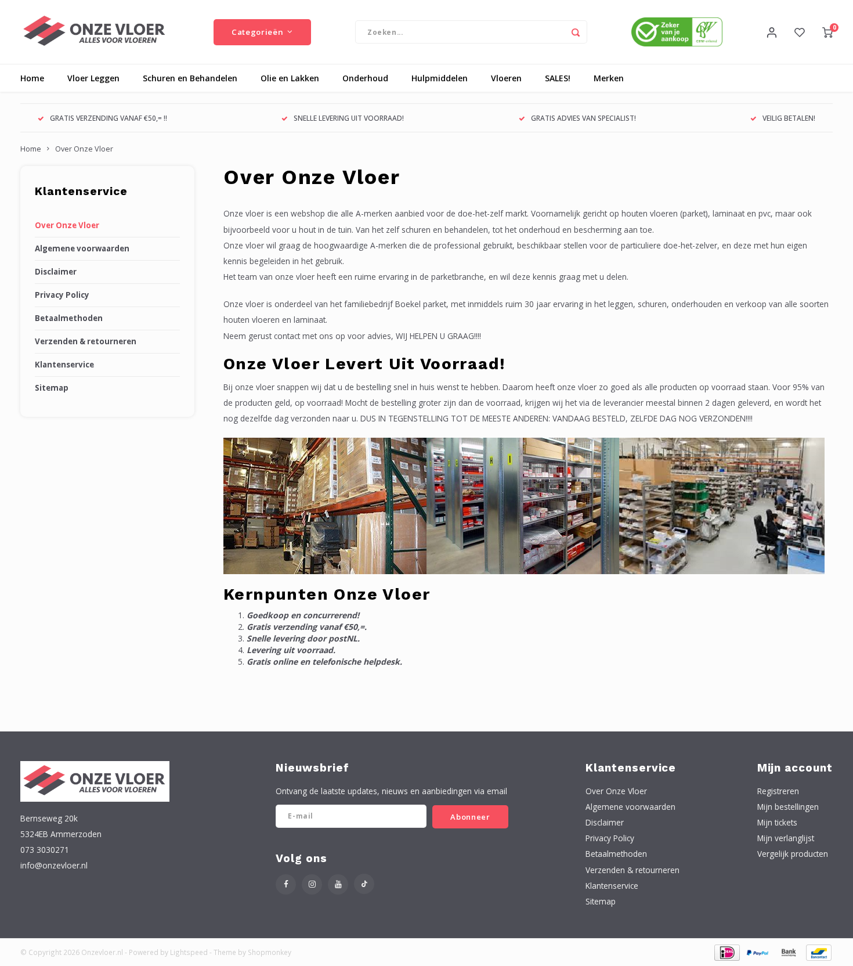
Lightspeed (189, 952)
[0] (827, 32)
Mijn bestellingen (788, 806)
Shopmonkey (269, 952)
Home (32, 78)
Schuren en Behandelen (190, 78)
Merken (609, 78)
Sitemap (51, 388)
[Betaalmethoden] (726, 951)
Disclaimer (56, 271)
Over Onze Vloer (84, 149)
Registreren (778, 790)
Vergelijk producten (792, 853)
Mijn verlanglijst (785, 838)
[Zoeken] (575, 32)
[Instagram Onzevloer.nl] (312, 884)
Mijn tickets (777, 822)
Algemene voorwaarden (82, 248)
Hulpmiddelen (439, 78)
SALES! (557, 78)
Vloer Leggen (93, 78)
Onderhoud (365, 78)
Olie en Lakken (290, 78)
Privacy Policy (62, 295)
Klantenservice (64, 364)
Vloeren (506, 78)
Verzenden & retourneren (85, 341)
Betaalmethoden (69, 318)
